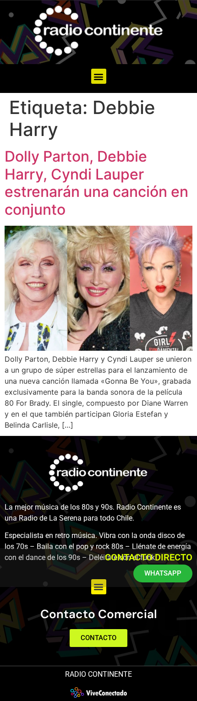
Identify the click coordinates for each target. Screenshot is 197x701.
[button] (98, 76)
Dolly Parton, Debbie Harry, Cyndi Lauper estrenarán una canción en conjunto (96, 182)
